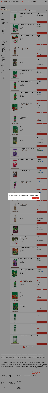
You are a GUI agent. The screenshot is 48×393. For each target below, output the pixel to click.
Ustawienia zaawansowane (26, 198)
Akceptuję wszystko (35, 198)
